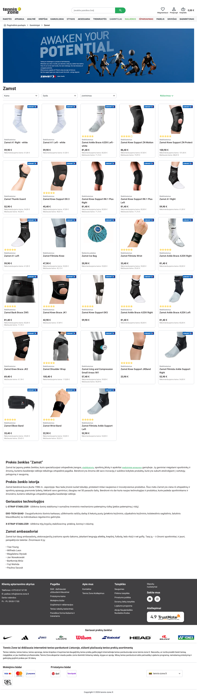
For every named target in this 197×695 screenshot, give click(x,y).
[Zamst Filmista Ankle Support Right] (176, 346)
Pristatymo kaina (57, 596)
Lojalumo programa (123, 606)
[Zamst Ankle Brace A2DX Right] (176, 232)
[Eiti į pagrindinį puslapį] (12, 10)
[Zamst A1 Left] (21, 232)
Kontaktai (86, 589)
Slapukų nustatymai (150, 585)
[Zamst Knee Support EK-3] (60, 176)
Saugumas (119, 589)
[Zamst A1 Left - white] (60, 119)
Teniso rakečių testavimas (61, 609)
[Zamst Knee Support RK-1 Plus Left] (137, 176)
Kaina (6, 96)
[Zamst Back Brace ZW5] (21, 289)
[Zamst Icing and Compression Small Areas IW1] (98, 346)
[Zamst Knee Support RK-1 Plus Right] (98, 176)
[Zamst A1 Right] (176, 176)
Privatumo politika (123, 597)
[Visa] (7, 673)
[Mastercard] (19, 673)
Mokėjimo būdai (57, 600)
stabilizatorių (88, 467)
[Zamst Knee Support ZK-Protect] (176, 119)
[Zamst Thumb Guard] (21, 176)
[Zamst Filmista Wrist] (137, 232)
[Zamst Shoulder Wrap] (60, 346)
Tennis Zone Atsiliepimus (93, 593)
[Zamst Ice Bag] (98, 232)
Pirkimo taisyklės (122, 593)
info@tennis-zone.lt (20, 594)
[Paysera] (30, 673)
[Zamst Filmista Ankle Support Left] (98, 402)
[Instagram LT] (157, 599)
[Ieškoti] (120, 10)
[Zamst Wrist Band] (60, 402)
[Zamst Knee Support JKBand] (137, 346)
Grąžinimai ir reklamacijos (61, 604)
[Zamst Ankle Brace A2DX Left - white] (98, 119)
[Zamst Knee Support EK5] (98, 289)
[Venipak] (71, 673)
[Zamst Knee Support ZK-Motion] (137, 119)
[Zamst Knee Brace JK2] (21, 346)
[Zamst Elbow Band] (21, 402)
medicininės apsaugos (132, 467)
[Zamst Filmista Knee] (60, 232)
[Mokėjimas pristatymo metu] (7, 682)
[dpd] (55, 673)
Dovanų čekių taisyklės (125, 601)
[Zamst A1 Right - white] (21, 119)
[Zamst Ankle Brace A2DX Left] (176, 289)
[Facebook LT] (150, 599)
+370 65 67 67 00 (24, 2)
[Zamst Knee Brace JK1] (60, 289)
